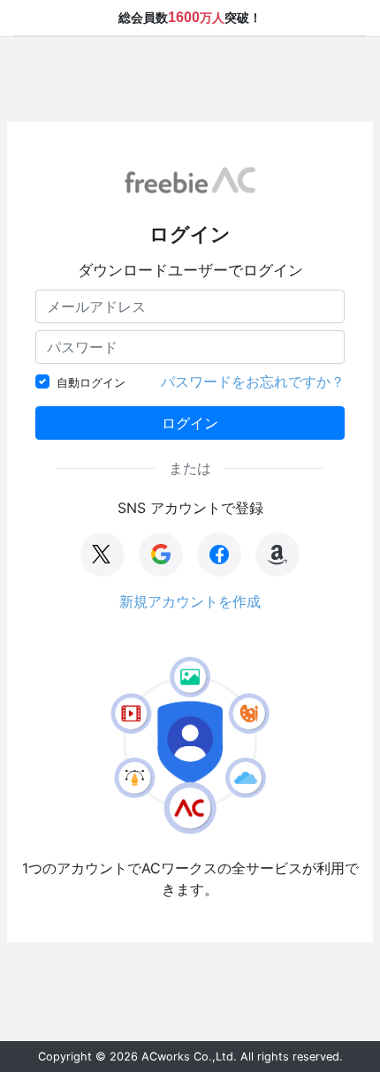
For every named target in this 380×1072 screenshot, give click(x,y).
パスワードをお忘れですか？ (253, 381)
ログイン (190, 423)
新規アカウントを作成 (190, 601)
